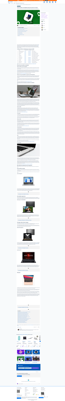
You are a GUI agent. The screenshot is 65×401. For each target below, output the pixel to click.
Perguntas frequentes (42, 389)
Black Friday (34, 388)
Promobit (17, 4)
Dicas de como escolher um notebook (21, 29)
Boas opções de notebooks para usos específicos (22, 31)
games (24, 223)
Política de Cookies (26, 389)
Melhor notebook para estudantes (29, 81)
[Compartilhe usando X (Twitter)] (37, 25)
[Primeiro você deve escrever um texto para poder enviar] (39, 383)
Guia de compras (21, 4)
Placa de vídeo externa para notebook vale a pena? (22, 322)
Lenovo (17, 70)
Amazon (25, 58)
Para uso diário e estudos (20, 32)
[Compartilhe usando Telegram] (39, 25)
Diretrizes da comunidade (43, 388)
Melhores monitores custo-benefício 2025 (21, 321)
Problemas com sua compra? (43, 390)
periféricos (18, 325)
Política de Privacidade (27, 390)
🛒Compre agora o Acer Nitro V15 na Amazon (23, 270)
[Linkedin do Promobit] (46, 397)
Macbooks (19, 35)
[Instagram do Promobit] (44, 397)
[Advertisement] (45, 8)
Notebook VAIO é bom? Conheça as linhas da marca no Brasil (23, 313)
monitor (28, 160)
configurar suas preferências (31, 397)
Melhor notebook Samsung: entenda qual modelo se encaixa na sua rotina (24, 318)
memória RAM (26, 109)
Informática (21, 334)
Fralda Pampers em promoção (35, 391)
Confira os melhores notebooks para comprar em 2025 (22, 28)
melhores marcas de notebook (23, 73)
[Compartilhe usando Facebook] (36, 25)
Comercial (26, 388)
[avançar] (40, 341)
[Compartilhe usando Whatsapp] (38, 25)
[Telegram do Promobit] (47, 397)
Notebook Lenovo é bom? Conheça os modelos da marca (23, 314)
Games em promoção (34, 390)
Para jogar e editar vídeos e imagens (21, 34)
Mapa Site (25, 391)
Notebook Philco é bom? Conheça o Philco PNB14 (22, 317)
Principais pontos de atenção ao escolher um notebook (22, 30)
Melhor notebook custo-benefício (31, 141)
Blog (18, 4)
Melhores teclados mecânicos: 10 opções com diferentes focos (23, 319)
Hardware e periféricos (25, 334)
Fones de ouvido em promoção (35, 389)
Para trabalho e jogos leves (20, 33)
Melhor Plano (26, 394)
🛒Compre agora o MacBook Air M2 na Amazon (23, 307)
